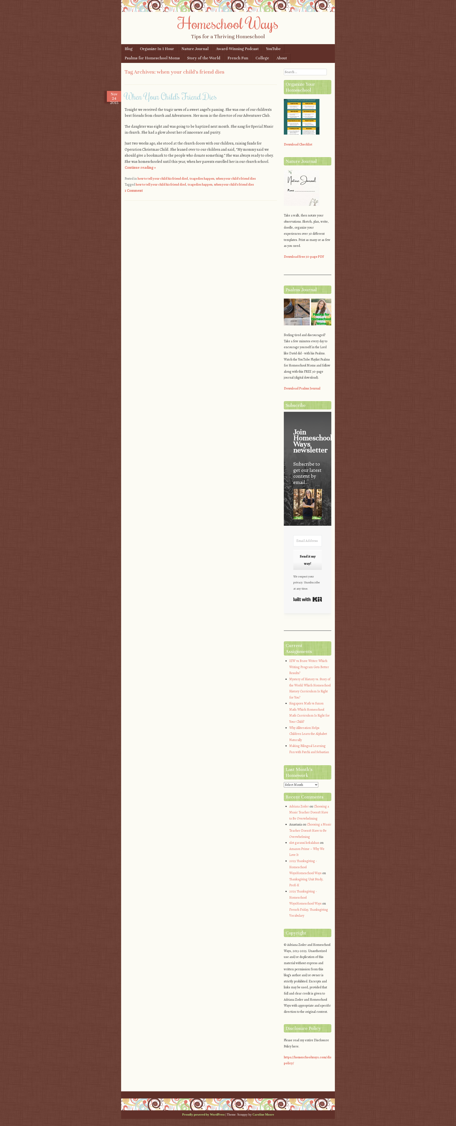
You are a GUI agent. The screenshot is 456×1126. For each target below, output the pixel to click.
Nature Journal (195, 48)
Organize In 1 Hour (157, 48)
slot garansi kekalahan (304, 842)
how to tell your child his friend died (163, 178)
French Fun (238, 58)
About (281, 58)
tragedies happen (202, 178)
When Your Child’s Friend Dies (171, 96)
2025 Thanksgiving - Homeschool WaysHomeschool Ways (305, 867)
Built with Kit (307, 599)
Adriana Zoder (299, 806)
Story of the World (203, 58)
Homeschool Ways (228, 23)
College (262, 58)
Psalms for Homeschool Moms (152, 58)
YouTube (273, 48)
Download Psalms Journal (302, 388)
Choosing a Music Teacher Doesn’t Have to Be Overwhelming (309, 812)
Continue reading (140, 167)
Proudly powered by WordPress (203, 1114)
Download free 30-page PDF (304, 256)
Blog (129, 48)
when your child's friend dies (236, 178)
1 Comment (134, 190)
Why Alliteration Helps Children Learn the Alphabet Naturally (308, 734)
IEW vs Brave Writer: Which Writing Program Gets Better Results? (309, 667)
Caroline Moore (263, 1114)
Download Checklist (298, 144)
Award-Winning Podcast (237, 48)
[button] (307, 505)
